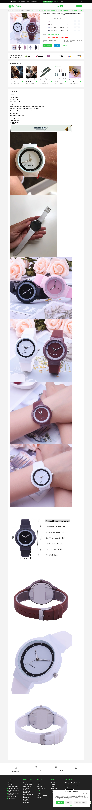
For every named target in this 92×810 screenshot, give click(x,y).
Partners (39, 797)
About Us (53, 782)
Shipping (44, 34)
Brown (52, 24)
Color (43, 18)
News (52, 786)
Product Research (41, 788)
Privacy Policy (71, 805)
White (52, 27)
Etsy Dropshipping (27, 786)
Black (52, 30)
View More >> (79, 63)
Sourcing (10, 782)
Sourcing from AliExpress (26, 789)
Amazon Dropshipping (28, 794)
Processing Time (44, 41)
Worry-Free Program (13, 788)
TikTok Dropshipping (27, 784)
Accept (60, 802)
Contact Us (53, 784)
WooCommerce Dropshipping (26, 792)
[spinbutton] (77, 21)
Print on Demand (12, 796)
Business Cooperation (42, 795)
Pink (51, 21)
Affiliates (39, 793)
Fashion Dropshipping (13, 786)
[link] (10, 10)
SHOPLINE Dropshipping (26, 800)
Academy (39, 782)
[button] (75, 21)
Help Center (39, 786)
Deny (68, 802)
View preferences (80, 802)
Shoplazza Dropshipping (26, 797)
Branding (10, 784)
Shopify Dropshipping (27, 782)
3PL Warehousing (12, 798)
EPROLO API (26, 802)
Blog (38, 784)
